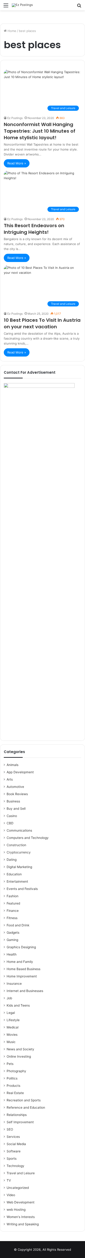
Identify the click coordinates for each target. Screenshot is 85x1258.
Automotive (15, 787)
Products (13, 1085)
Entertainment (17, 881)
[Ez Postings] (22, 5)
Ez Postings (15, 118)
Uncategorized (18, 1188)
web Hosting (16, 1209)
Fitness (12, 918)
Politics (12, 1078)
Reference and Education (26, 1107)
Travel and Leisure (21, 1173)
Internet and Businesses (25, 991)
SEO (10, 1129)
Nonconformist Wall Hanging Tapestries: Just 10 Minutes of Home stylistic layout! (39, 131)
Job (9, 998)
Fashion (12, 896)
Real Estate (15, 1093)
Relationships (17, 1115)
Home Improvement (22, 976)
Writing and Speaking (23, 1224)
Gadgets (13, 932)
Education (14, 874)
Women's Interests (21, 1217)
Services (13, 1137)
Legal (11, 1013)
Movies (12, 1034)
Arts (10, 779)
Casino (12, 816)
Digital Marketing (19, 867)
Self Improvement (20, 1122)
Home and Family (20, 962)
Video (11, 1195)
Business (13, 801)
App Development (20, 772)
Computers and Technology (28, 838)
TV (9, 1180)
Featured (13, 903)
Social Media (16, 1144)
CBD (10, 823)
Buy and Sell (16, 808)
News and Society (20, 1049)
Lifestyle (13, 1020)
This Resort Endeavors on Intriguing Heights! (34, 228)
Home (11, 31)
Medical (12, 1027)
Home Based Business (23, 969)
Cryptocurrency (19, 852)
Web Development (20, 1202)
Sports (12, 1158)
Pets (10, 1064)
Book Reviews (17, 794)
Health (12, 954)
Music (11, 1042)
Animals (12, 765)
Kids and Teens (18, 1005)
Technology (15, 1166)
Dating (12, 859)
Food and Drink (18, 925)
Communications (19, 830)
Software (14, 1151)
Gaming (12, 940)
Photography (16, 1071)
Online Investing (19, 1056)
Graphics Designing (21, 947)
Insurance (14, 983)
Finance (13, 911)
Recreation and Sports (24, 1100)
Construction (16, 845)
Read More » (16, 163)
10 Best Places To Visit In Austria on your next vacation (42, 323)
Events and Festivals (22, 889)
